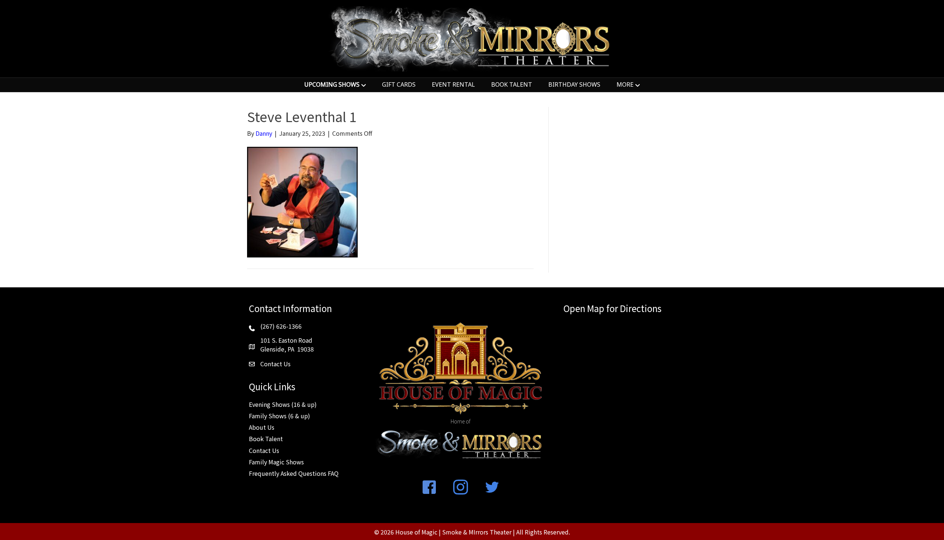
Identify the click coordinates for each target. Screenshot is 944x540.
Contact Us (264, 450)
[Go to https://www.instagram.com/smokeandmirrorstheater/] (460, 487)
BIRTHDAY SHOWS (574, 84)
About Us (261, 427)
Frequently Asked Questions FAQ (294, 473)
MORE (625, 84)
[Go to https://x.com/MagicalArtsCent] (492, 487)
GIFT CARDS (399, 84)
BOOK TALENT (511, 84)
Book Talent (266, 438)
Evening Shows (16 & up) (283, 404)
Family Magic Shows (276, 461)
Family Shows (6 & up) (279, 415)
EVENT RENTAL (453, 84)
